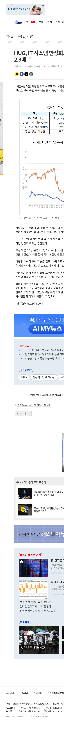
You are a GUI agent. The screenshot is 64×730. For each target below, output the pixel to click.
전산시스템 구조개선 (44, 377)
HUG (24, 377)
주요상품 (24, 692)
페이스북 (22, 74)
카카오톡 (17, 74)
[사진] (33, 567)
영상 (28, 22)
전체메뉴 (9, 22)
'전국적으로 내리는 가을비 (33, 647)
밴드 (31, 74)
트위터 (26, 74)
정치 (49, 22)
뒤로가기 (24, 413)
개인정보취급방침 (56, 692)
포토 (41, 22)
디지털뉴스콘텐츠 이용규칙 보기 (34, 405)
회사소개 (10, 692)
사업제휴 (38, 692)
